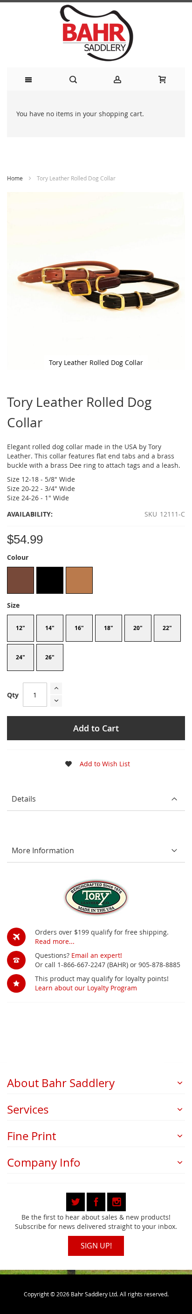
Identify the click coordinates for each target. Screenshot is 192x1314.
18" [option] (108, 628)
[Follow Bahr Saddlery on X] (76, 1200)
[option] (20, 580)
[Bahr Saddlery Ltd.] (95, 34)
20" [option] (138, 628)
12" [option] (20, 628)
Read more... (55, 941)
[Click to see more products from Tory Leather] (96, 897)
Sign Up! (96, 1246)
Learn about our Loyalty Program (86, 987)
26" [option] (50, 657)
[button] (94, 764)
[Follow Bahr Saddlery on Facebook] (97, 1200)
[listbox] (96, 581)
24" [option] (20, 657)
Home (15, 178)
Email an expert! (96, 955)
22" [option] (167, 628)
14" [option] (50, 628)
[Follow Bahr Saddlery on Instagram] (116, 1200)
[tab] (96, 799)
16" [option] (79, 628)
